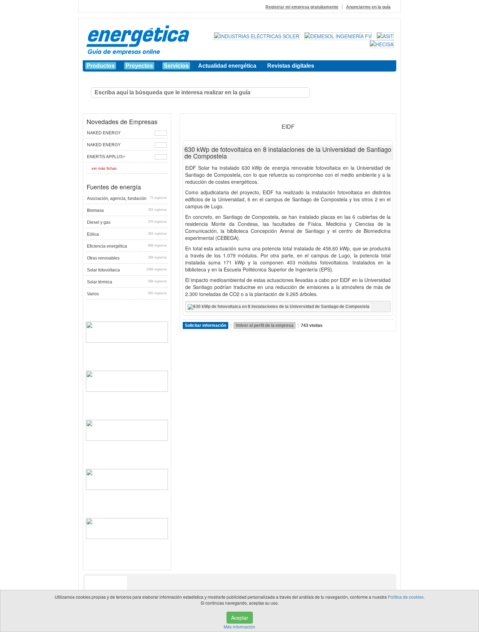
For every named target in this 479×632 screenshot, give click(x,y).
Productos (101, 66)
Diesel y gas (127, 222)
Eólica (127, 234)
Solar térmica (127, 282)
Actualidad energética (227, 66)
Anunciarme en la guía (368, 7)
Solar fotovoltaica (127, 270)
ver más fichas (104, 168)
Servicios (176, 66)
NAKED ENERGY (104, 132)
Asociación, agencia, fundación (127, 198)
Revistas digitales (290, 66)
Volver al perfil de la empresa (265, 325)
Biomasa (127, 210)
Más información (239, 627)
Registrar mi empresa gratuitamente (301, 7)
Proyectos (139, 66)
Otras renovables (127, 258)
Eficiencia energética (127, 246)
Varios (127, 293)
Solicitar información (205, 325)
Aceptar (239, 617)
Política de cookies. (406, 597)
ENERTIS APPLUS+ (106, 156)
